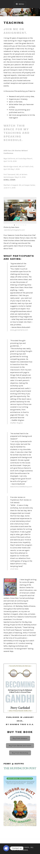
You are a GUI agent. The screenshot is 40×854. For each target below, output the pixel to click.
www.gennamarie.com (19, 330)
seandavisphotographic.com (14, 230)
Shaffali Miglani (16, 423)
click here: (14, 569)
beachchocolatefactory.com (21, 487)
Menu (21, 4)
